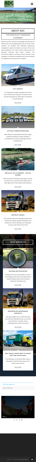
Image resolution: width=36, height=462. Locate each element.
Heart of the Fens (8, 388)
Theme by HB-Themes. (23, 459)
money (21, 99)
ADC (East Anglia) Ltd (9, 384)
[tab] (18, 384)
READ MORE (18, 103)
